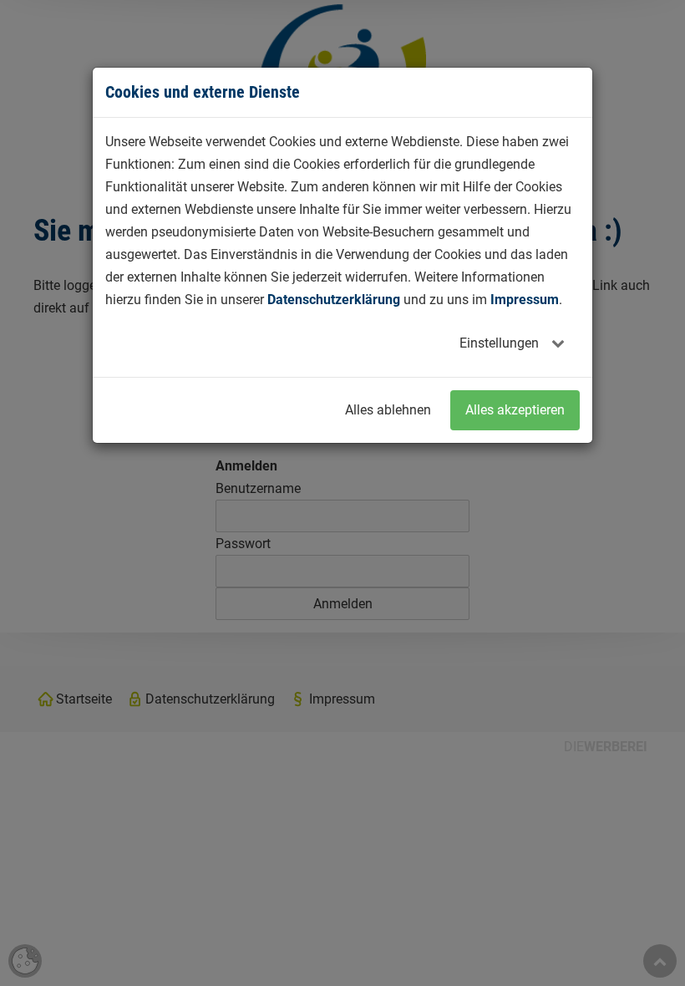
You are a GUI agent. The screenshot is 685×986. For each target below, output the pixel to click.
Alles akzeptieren (515, 410)
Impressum (524, 299)
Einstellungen (500, 343)
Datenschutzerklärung (333, 299)
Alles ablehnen (388, 410)
